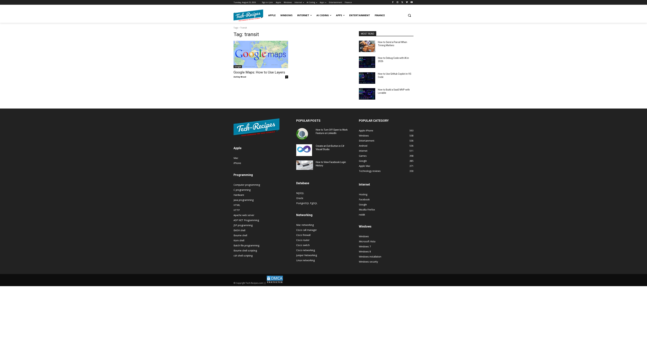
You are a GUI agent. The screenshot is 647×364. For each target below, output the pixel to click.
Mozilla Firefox (367, 209)
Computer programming (247, 184)
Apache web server (244, 215)
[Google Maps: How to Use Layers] (261, 54)
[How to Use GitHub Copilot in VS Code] (367, 78)
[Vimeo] (407, 2)
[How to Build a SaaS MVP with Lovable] (367, 94)
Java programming (244, 200)
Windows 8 (365, 251)
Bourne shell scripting (245, 250)
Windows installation (370, 256)
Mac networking (305, 224)
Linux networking (305, 260)
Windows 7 (365, 246)
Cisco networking (305, 250)
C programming (242, 189)
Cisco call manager (306, 230)
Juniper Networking (306, 255)
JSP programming (243, 225)
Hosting (363, 194)
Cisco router (303, 240)
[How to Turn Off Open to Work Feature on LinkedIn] (302, 134)
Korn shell (239, 240)
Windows (364, 236)
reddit (362, 214)
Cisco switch (303, 245)
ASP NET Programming (246, 220)
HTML (237, 205)
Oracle (299, 198)
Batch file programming (246, 245)
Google (238, 66)
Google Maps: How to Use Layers (259, 72)
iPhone (237, 163)
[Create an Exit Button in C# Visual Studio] (304, 150)
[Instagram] (397, 2)
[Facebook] (393, 2)
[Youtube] (411, 2)
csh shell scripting (243, 255)
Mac (236, 158)
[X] (402, 2)
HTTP (237, 210)
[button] (409, 15)
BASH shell (239, 230)
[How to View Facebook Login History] (304, 165)
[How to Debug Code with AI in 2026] (367, 62)
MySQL (300, 193)
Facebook (364, 199)
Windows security (368, 261)
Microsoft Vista (367, 241)
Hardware (239, 194)
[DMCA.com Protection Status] (274, 283)
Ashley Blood (240, 76)
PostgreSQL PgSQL (306, 203)
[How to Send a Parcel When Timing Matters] (367, 46)
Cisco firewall (303, 235)
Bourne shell (240, 235)
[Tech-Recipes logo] (248, 15)
